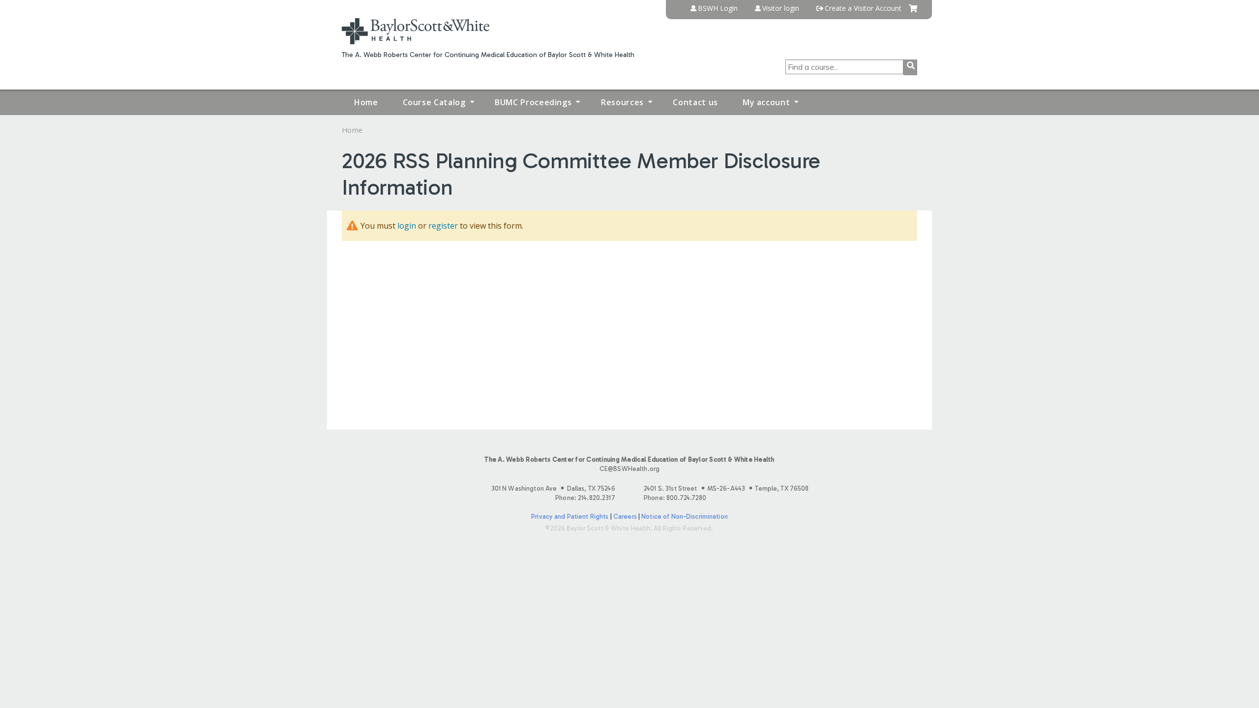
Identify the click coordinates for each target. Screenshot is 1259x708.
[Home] (415, 31)
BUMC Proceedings (533, 102)
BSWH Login (718, 8)
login (406, 225)
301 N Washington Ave (553, 488)
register (443, 225)
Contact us (695, 102)
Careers (625, 516)
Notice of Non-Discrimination (684, 516)
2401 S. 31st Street (726, 488)
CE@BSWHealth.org (629, 468)
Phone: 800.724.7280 (675, 498)
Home (366, 102)
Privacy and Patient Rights (569, 516)
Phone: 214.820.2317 (585, 498)
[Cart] (913, 12)
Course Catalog (434, 102)
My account (766, 102)
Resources (622, 102)
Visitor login (780, 8)
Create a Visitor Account (863, 8)
